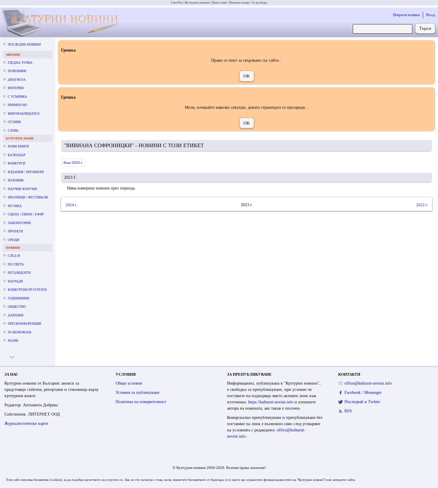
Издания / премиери (26, 172)
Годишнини (18, 298)
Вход (430, 15)
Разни (13, 340)
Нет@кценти (19, 272)
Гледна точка (20, 62)
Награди (15, 281)
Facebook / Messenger (363, 392)
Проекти (15, 231)
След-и (14, 255)
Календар (16, 155)
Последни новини (24, 44)
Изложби (16, 180)
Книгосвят (219, 2)
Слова (13, 130)
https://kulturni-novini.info (271, 402)
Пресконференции (24, 323)
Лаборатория (19, 223)
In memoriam (19, 332)
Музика (15, 206)
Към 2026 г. (73, 162)
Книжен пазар (239, 2)
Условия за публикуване (137, 392)
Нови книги (18, 146)
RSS (348, 411)
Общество (17, 306)
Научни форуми (22, 189)
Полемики (17, 71)
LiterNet (176, 2)
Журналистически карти (26, 423)
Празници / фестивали (28, 197)
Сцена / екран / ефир (26, 214)
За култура (259, 2)
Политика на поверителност (141, 402)
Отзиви (14, 122)
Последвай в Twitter (362, 402)
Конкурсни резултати (27, 289)
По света (16, 264)
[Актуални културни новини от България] (62, 22)
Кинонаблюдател (23, 113)
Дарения (15, 315)
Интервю (16, 88)
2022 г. (422, 204)
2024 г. (71, 204)
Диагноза (17, 79)
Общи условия (129, 383)
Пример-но (17, 105)
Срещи (13, 240)
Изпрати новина (406, 15)
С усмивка (17, 96)
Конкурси (16, 163)
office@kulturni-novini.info (368, 383)
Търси (425, 28)
